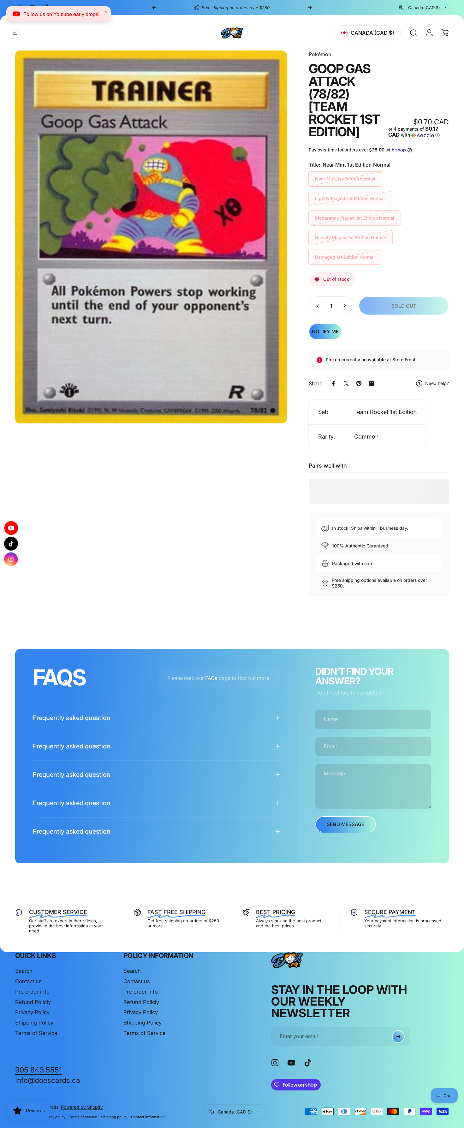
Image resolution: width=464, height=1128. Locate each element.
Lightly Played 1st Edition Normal (350, 198)
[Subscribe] (398, 1036)
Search (24, 971)
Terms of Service (36, 1033)
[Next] (310, 7)
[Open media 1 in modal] (151, 236)
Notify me (325, 331)
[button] (418, 132)
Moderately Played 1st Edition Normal (354, 218)
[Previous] (154, 7)
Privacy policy (53, 1116)
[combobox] (424, 7)
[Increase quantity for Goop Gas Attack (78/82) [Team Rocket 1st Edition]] (346, 306)
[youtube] (11, 529)
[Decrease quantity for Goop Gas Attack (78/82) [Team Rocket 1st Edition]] (316, 306)
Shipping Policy (34, 1022)
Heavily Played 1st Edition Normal (350, 237)
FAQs (211, 678)
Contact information (148, 1116)
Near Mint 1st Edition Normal (345, 178)
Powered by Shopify (82, 1106)
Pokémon (320, 54)
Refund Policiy (33, 1002)
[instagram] (11, 558)
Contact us (28, 981)
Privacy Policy (32, 1012)
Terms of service (83, 1116)
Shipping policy (114, 1116)
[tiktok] (11, 543)
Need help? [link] (437, 383)
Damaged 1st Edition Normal (345, 257)
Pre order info (32, 992)
